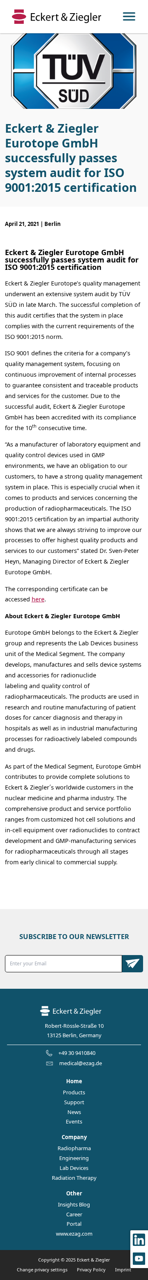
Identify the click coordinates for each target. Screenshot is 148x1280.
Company (74, 1137)
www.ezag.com (74, 1233)
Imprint (123, 1269)
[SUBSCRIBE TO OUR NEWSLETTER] (132, 963)
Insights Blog (74, 1204)
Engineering (74, 1158)
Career (74, 1214)
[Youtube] (139, 1258)
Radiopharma (74, 1148)
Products (74, 1092)
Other (74, 1193)
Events (74, 1121)
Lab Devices (74, 1168)
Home (74, 1081)
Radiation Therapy (74, 1178)
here (38, 599)
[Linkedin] (139, 1239)
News (74, 1112)
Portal (74, 1224)
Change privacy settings (42, 1269)
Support (74, 1102)
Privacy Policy (91, 1269)
